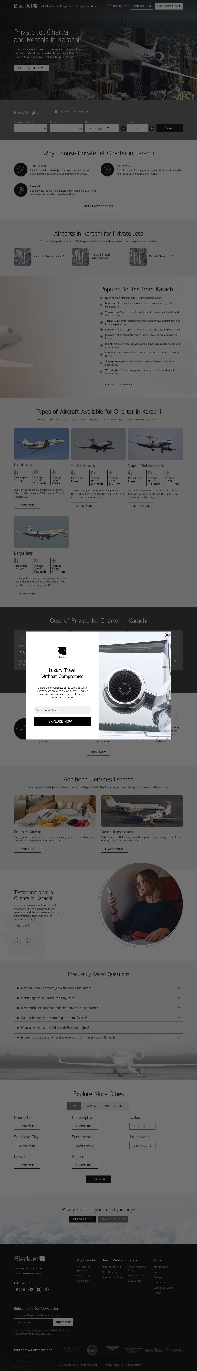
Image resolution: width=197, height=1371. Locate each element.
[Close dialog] (167, 635)
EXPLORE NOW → (62, 721)
